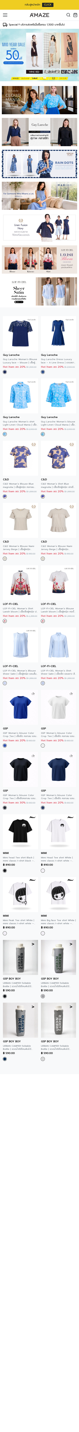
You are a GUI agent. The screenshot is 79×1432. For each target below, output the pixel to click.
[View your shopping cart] (76, 15)
